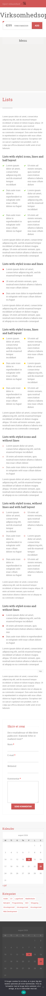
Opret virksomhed (11, 3)
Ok (24, 992)
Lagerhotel (19, 898)
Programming (17, 903)
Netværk (6, 903)
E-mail (11, 755)
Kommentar (14, 778)
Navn (10, 744)
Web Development (10, 911)
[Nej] (43, 987)
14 (29, 859)
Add (37, 25)
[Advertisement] (23, 68)
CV (11, 898)
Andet (5, 898)
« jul (5, 885)
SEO (26, 903)
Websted (11, 766)
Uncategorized (8, 907)
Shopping (34, 903)
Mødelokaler (30, 898)
